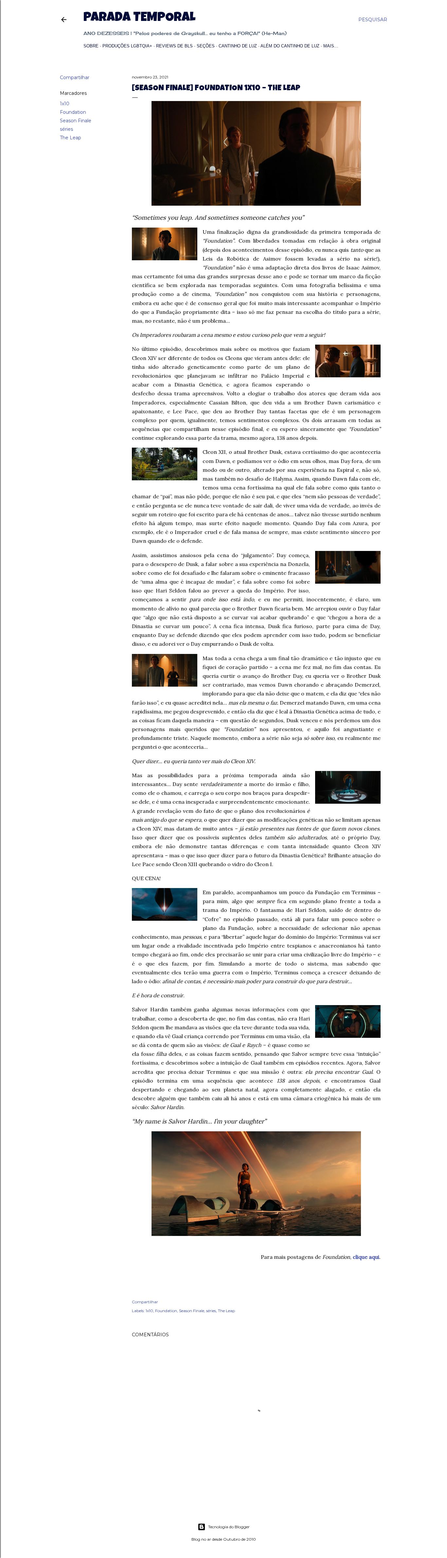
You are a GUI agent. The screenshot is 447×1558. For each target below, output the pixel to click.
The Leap (70, 138)
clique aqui (366, 1257)
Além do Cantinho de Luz (289, 45)
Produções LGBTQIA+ (127, 45)
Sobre (90, 45)
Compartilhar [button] (74, 77)
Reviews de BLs (174, 45)
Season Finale (75, 121)
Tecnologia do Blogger (229, 1526)
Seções (206, 45)
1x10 (64, 104)
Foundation (73, 112)
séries (66, 129)
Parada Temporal (139, 18)
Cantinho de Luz (238, 45)
